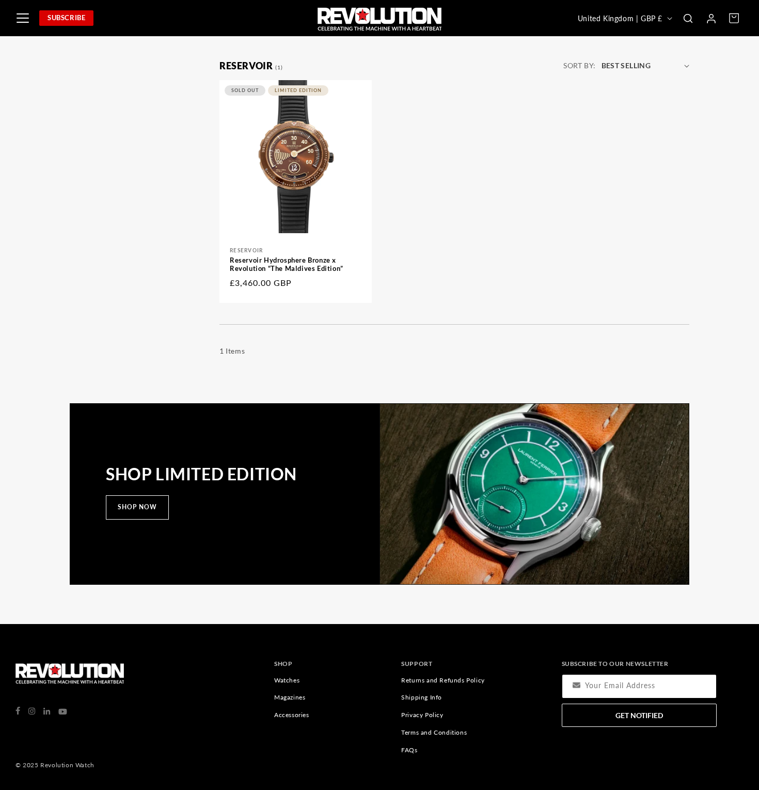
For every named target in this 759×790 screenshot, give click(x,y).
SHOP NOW (137, 507)
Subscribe (66, 17)
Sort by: (579, 65)
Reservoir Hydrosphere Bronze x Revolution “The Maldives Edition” (286, 264)
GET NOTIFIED (639, 715)
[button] (687, 18)
